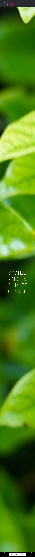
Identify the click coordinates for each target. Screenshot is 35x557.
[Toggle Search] (31, 3)
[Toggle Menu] (33, 3)
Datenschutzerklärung (20, 554)
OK (11, 554)
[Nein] (33, 554)
